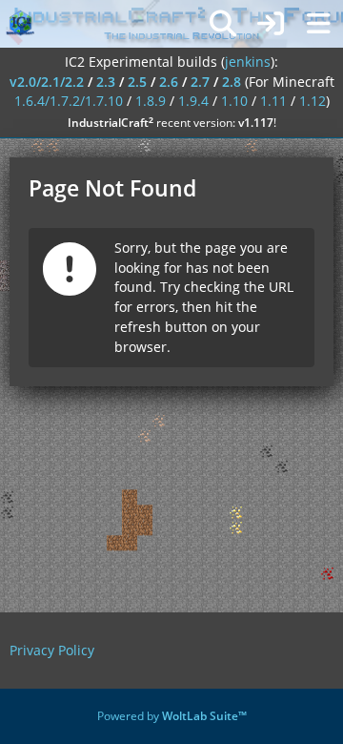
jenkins (248, 61)
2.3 (105, 81)
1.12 (312, 101)
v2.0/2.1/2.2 (47, 81)
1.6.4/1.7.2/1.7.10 (68, 101)
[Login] (271, 24)
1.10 (234, 101)
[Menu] (318, 24)
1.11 (273, 101)
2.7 (200, 81)
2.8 (231, 81)
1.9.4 (193, 101)
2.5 (137, 81)
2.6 (168, 81)
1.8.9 (150, 101)
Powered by (172, 716)
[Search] (223, 24)
